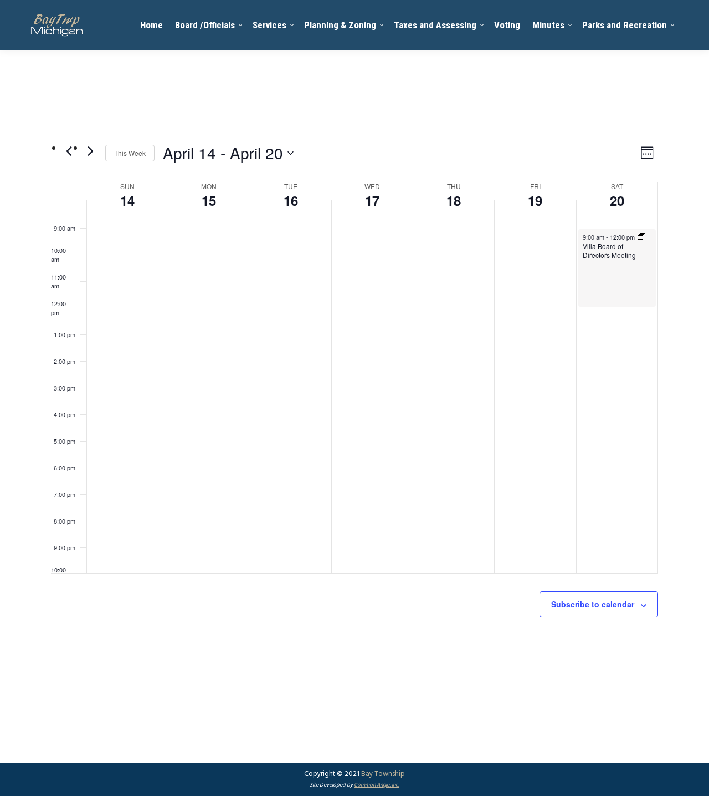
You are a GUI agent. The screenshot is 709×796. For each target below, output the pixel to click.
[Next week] (90, 151)
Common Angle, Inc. (376, 784)
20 (617, 200)
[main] (354, 406)
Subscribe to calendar (592, 604)
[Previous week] (68, 151)
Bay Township (383, 774)
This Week (130, 153)
